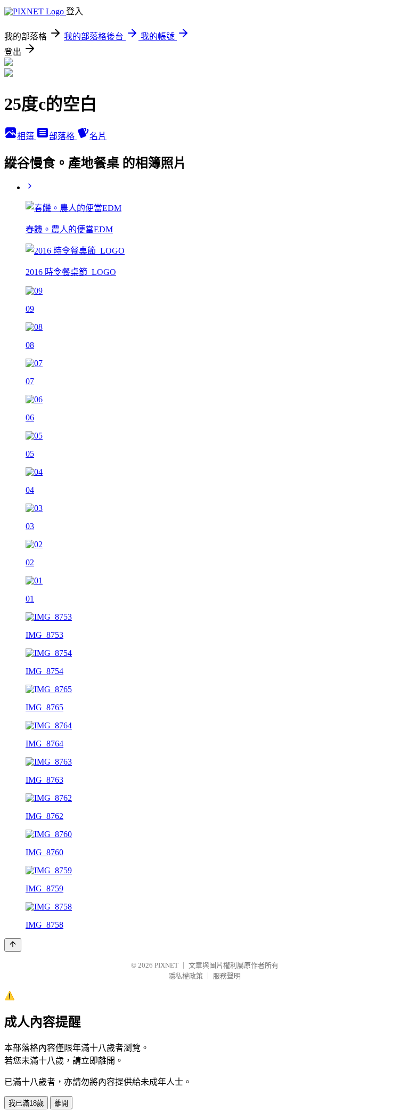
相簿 (26, 136)
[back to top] (12, 945)
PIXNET (166, 965)
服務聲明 (227, 976)
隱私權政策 (185, 976)
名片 (98, 136)
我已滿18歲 (26, 1103)
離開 (61, 1103)
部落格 (63, 136)
